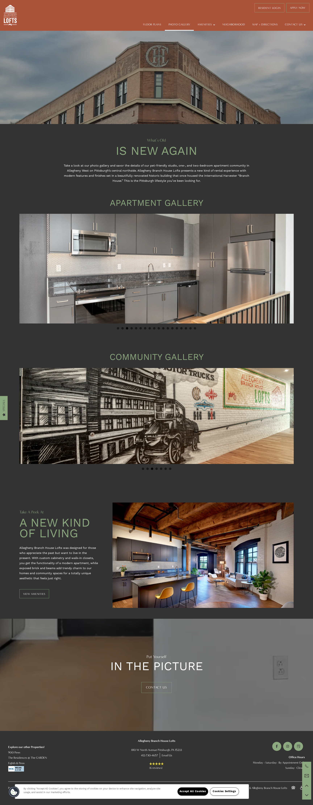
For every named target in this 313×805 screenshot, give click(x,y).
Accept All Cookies (193, 791)
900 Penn (14, 752)
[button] (269, 7)
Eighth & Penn (16, 763)
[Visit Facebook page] (276, 746)
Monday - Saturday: (265, 762)
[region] (131, 791)
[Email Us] (306, 775)
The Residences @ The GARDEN (27, 757)
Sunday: (290, 768)
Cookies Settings (224, 791)
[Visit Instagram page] (287, 746)
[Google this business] (298, 746)
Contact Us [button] (156, 687)
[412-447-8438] (306, 766)
